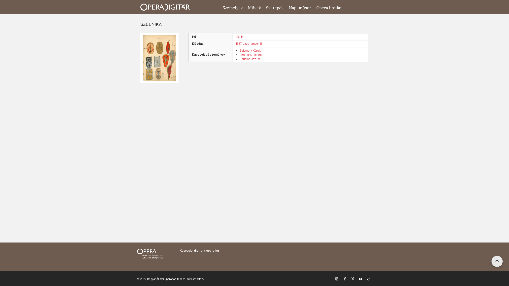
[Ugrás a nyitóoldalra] (165, 7)
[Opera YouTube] (360, 278)
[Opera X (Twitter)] (353, 278)
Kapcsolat (199, 250)
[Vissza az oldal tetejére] (497, 261)
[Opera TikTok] (368, 278)
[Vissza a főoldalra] (150, 254)
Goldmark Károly (250, 50)
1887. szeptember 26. (249, 43)
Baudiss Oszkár (250, 59)
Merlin (240, 36)
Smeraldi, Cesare (251, 54)
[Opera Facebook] (345, 278)
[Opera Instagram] (337, 278)
